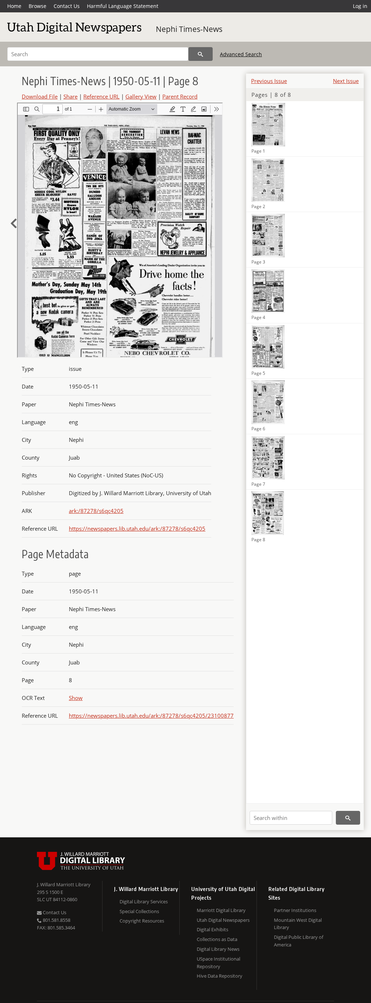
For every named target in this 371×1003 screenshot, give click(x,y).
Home (14, 6)
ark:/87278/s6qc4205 (96, 510)
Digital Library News (218, 949)
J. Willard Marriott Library (64, 884)
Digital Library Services (144, 901)
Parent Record (179, 96)
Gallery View (141, 96)
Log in (360, 6)
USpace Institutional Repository (218, 963)
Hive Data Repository (219, 976)
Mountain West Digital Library (298, 924)
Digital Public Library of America (298, 941)
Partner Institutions (295, 910)
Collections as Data (217, 939)
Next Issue (346, 80)
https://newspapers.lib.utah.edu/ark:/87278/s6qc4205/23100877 (151, 715)
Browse (37, 6)
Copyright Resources (142, 920)
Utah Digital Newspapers (223, 920)
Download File (40, 96)
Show (76, 697)
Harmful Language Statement (122, 6)
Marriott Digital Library (221, 910)
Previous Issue (269, 80)
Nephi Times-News (189, 29)
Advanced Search (241, 54)
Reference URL (101, 96)
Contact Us (67, 6)
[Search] (200, 54)
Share (70, 96)
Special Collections (139, 911)
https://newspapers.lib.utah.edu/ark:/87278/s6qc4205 (137, 528)
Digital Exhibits (212, 929)
